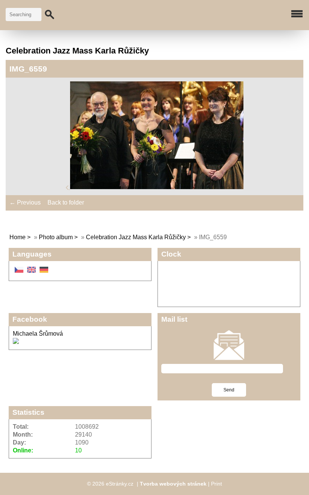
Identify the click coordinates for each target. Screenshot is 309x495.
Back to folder (65, 202)
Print (216, 484)
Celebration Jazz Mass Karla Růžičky (136, 237)
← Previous (25, 202)
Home (17, 237)
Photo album (56, 237)
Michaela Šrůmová (38, 333)
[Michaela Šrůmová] (16, 342)
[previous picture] (68, 187)
